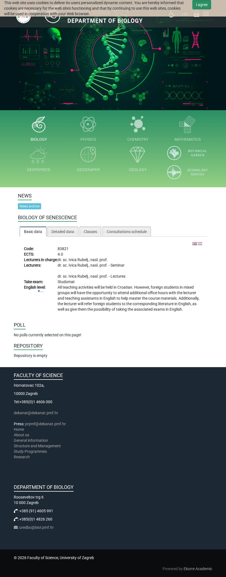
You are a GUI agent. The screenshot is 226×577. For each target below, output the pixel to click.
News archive (29, 206)
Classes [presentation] (90, 231)
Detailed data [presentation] (63, 231)
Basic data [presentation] (33, 231)
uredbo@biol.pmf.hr (36, 527)
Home (19, 429)
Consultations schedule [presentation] (127, 231)
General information (31, 440)
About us (22, 435)
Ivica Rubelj (79, 260)
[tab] (33, 231)
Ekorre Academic (198, 569)
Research (22, 457)
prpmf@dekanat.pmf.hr (45, 424)
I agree (202, 4)
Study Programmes (30, 451)
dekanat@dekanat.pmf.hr (36, 413)
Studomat (66, 282)
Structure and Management (37, 446)
